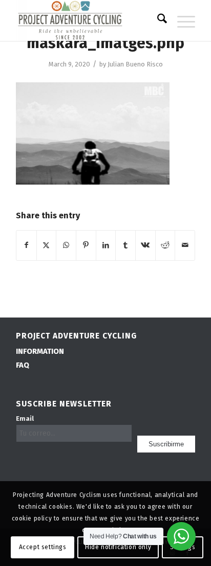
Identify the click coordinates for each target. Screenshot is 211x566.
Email (25, 418)
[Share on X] (46, 245)
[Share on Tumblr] (125, 245)
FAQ (22, 365)
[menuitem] (157, 20)
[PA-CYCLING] (87, 20)
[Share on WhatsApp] (66, 245)
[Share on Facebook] (26, 245)
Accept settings (43, 547)
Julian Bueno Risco (135, 64)
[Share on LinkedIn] (106, 245)
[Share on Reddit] (165, 245)
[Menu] (181, 20)
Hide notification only (118, 547)
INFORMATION (40, 351)
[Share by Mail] (185, 245)
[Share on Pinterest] (86, 245)
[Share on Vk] (145, 245)
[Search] (157, 20)
